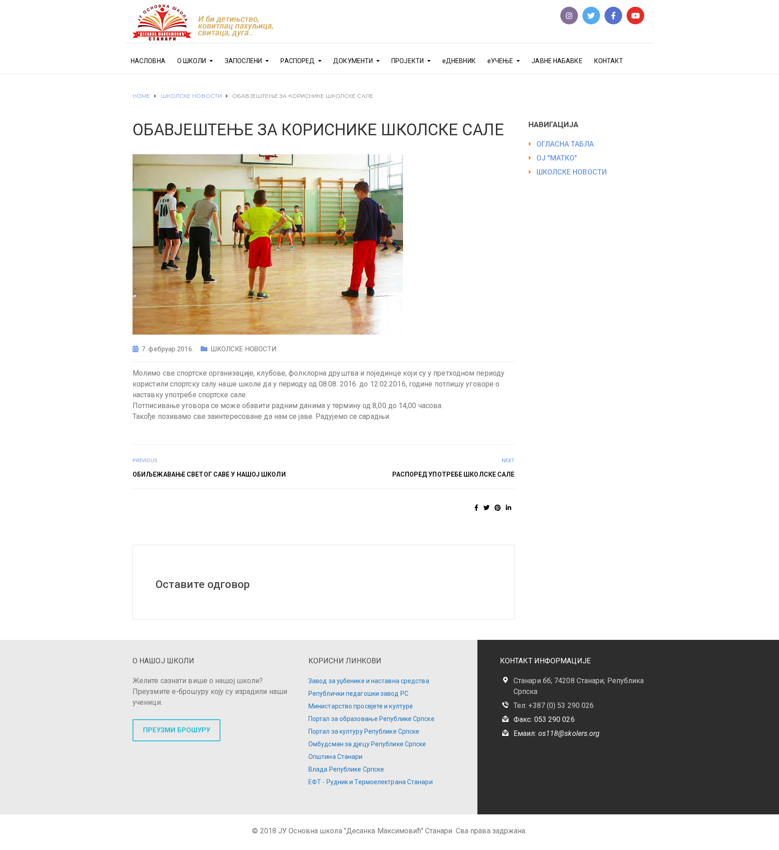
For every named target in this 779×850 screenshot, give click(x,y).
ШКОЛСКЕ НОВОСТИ (244, 349)
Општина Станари (335, 756)
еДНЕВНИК (459, 60)
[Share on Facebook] (476, 507)
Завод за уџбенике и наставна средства (368, 681)
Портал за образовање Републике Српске (371, 718)
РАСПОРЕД (297, 60)
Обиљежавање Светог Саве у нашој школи (209, 474)
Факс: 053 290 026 (544, 719)
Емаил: (556, 733)
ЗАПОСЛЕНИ (243, 60)
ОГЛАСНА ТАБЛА (565, 144)
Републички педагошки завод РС (358, 693)
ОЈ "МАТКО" (556, 158)
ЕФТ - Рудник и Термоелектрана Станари (370, 782)
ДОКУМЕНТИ (353, 60)
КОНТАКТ (608, 60)
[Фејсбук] (613, 15)
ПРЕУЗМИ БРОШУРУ (176, 730)
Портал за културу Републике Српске (363, 731)
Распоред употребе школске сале (453, 474)
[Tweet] (486, 507)
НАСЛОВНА (148, 60)
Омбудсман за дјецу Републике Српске (367, 744)
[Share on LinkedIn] (508, 507)
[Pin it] (498, 507)
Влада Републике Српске (346, 769)
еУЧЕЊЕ (500, 60)
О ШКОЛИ (191, 60)
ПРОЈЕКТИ (407, 60)
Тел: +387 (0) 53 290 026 (553, 705)
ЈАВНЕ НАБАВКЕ (557, 60)
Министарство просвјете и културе (360, 706)
